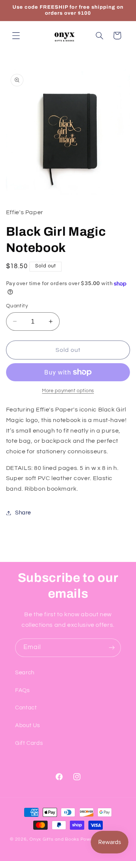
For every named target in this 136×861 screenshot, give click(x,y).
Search (24, 672)
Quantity (17, 305)
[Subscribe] (112, 647)
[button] (16, 35)
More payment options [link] (68, 390)
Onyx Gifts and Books (54, 839)
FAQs (22, 690)
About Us (27, 725)
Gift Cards (29, 743)
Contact (26, 708)
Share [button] (23, 513)
